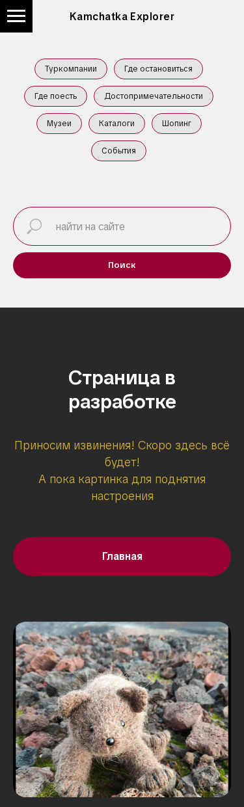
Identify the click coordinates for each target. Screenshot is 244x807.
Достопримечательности (153, 96)
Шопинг (176, 123)
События (119, 151)
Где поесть (55, 96)
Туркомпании (71, 69)
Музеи (59, 123)
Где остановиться (158, 69)
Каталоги (117, 123)
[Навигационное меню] (16, 16)
